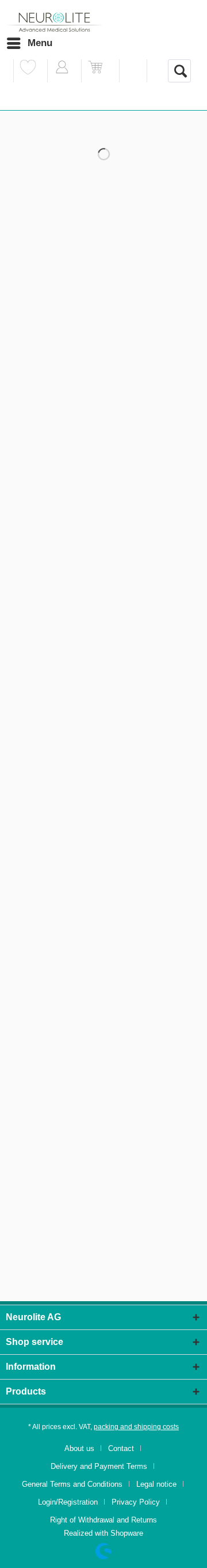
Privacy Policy (136, 1502)
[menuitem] (29, 43)
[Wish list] (28, 70)
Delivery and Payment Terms (99, 1466)
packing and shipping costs (136, 1427)
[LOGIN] (62, 70)
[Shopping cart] (96, 70)
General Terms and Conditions (72, 1484)
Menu (40, 42)
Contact (121, 1448)
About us (79, 1448)
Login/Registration (68, 1502)
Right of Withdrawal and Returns (103, 1520)
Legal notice (156, 1484)
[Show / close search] (179, 70)
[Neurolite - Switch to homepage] (54, 23)
